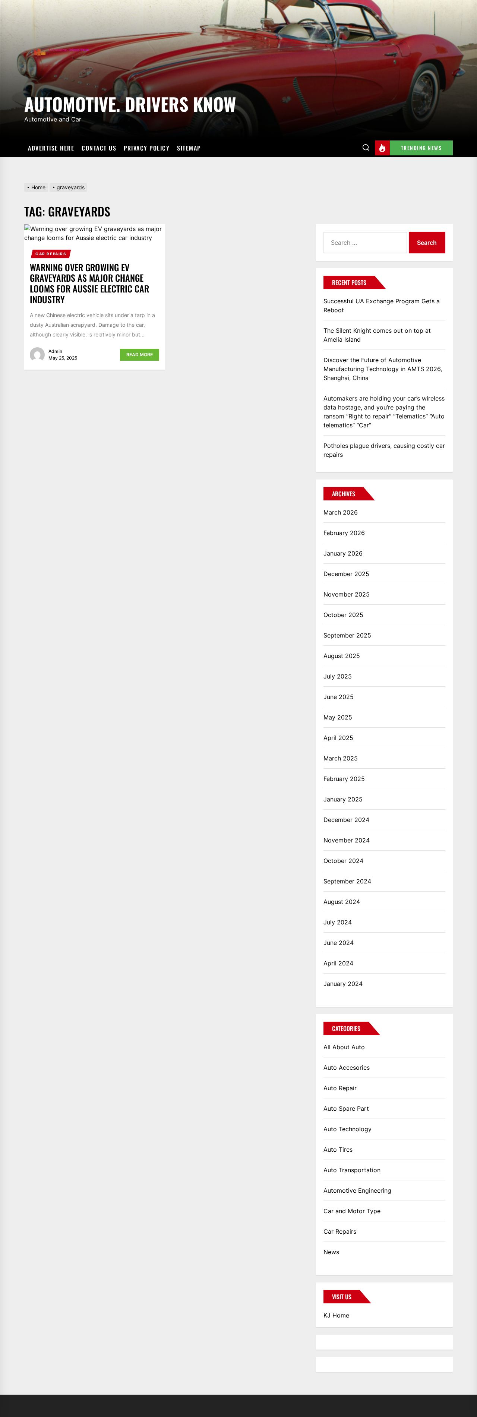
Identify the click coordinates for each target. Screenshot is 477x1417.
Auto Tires (338, 1149)
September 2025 (347, 635)
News (331, 1252)
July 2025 (337, 676)
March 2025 (340, 758)
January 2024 (343, 983)
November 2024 (346, 840)
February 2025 (344, 778)
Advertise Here (51, 148)
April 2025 (338, 737)
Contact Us (99, 148)
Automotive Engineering (357, 1190)
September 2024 (347, 881)
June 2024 (338, 942)
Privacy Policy (147, 148)
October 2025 (343, 615)
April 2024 (338, 963)
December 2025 (346, 574)
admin (55, 351)
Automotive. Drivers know (130, 103)
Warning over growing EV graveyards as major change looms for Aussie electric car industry (89, 283)
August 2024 (341, 901)
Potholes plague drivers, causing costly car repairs (384, 450)
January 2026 (343, 553)
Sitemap (189, 148)
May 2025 (337, 717)
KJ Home (336, 1315)
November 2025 (346, 594)
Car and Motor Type (351, 1211)
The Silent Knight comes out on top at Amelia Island (377, 335)
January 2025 (343, 799)
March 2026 (340, 512)
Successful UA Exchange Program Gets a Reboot (381, 305)
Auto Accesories (346, 1067)
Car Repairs (51, 254)
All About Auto (344, 1047)
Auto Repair (340, 1088)
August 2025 (341, 656)
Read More (139, 354)
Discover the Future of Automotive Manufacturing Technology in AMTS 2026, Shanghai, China (382, 369)
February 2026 (344, 533)
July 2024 (337, 922)
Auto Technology (347, 1129)
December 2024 (346, 819)
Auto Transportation (351, 1170)
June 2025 (338, 696)
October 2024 (343, 860)
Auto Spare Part (346, 1108)
